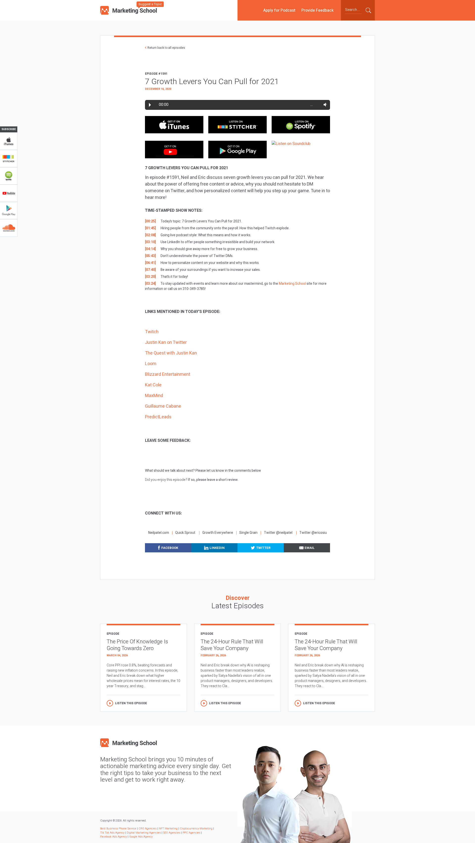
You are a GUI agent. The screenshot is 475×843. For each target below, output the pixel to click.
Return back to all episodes (166, 48)
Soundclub (8, 227)
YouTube (8, 193)
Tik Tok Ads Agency (112, 833)
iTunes (8, 141)
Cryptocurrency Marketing (196, 828)
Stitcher (8, 158)
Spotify (8, 176)
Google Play (8, 210)
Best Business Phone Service (118, 828)
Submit (368, 10)
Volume (324, 104)
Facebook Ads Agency (113, 837)
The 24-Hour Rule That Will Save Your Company (232, 645)
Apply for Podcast (279, 10)
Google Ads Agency (141, 837)
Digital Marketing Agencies (144, 833)
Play (150, 105)
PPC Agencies (191, 833)
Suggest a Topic (150, 4)
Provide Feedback (317, 10)
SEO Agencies (171, 833)
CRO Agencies (148, 828)
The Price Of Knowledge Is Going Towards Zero (137, 645)
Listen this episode (131, 703)
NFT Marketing (168, 828)
